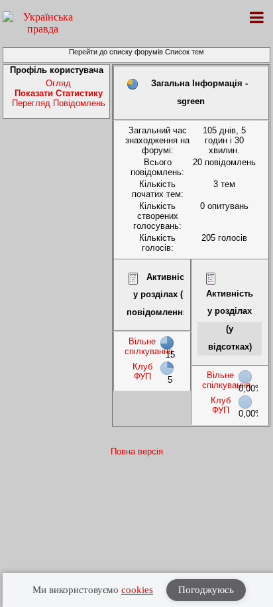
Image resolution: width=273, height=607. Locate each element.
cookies (137, 589)
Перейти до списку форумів (116, 52)
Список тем (184, 52)
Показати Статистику (59, 93)
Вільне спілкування (149, 346)
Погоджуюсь (206, 589)
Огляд (58, 83)
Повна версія (137, 451)
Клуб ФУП (142, 371)
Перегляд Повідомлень (58, 103)
